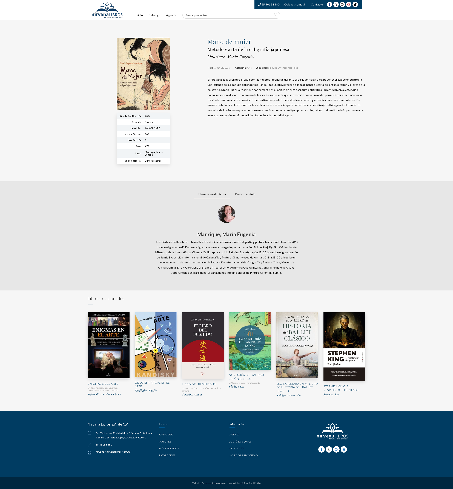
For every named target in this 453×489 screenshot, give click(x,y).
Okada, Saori (236, 386)
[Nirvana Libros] (107, 10)
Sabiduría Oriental (277, 67)
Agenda (171, 15)
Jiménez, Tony (331, 394)
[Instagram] (342, 4)
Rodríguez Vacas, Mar (288, 395)
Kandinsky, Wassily (146, 390)
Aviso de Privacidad (244, 455)
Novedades (167, 455)
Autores (165, 441)
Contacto (317, 4)
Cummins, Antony (192, 394)
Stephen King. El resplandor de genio (341, 388)
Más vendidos (169, 448)
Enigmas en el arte (103, 383)
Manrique (293, 67)
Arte (249, 67)
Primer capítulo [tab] (245, 194)
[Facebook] (329, 4)
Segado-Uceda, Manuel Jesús (104, 394)
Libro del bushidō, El (199, 384)
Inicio (139, 15)
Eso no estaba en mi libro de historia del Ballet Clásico (297, 387)
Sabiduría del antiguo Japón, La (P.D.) (247, 376)
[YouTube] (348, 4)
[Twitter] (336, 4)
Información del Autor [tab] (212, 194)
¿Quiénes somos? (294, 4)
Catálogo (154, 15)
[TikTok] (355, 4)
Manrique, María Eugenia (231, 56)
